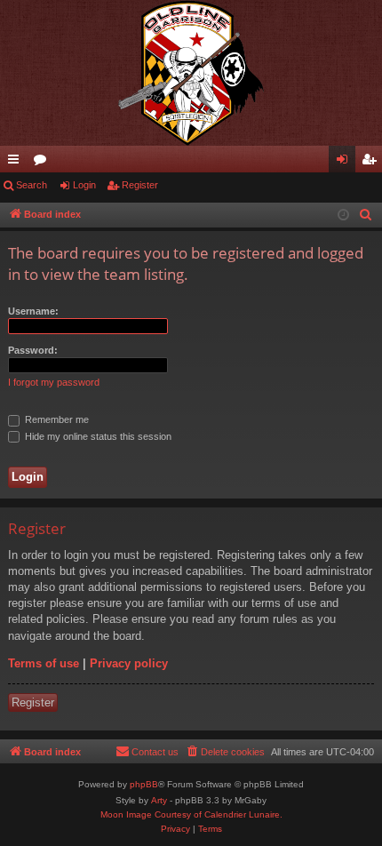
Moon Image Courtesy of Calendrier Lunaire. (191, 814)
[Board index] (191, 73)
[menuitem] (366, 215)
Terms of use (43, 663)
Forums (43, 162)
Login (84, 185)
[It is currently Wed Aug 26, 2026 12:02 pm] (343, 215)
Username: (33, 311)
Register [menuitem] (372, 162)
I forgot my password (53, 382)
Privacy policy (129, 663)
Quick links (17, 162)
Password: (33, 350)
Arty (159, 800)
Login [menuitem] (345, 162)
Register (140, 185)
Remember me (55, 419)
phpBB (144, 784)
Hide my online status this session (96, 436)
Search (31, 185)
